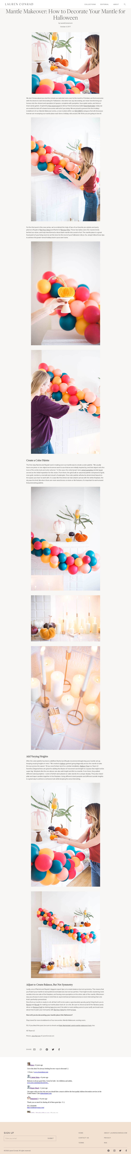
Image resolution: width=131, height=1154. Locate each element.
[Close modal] (105, 553)
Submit (85, 589)
